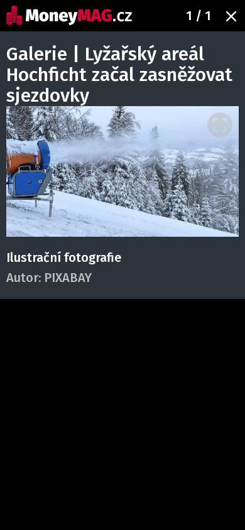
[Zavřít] (231, 16)
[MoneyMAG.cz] (69, 15)
